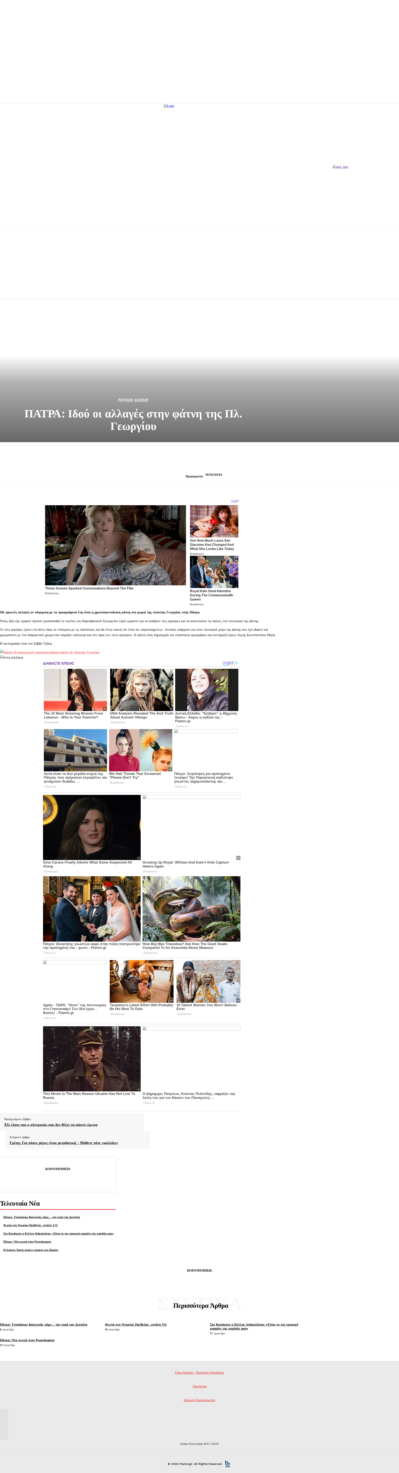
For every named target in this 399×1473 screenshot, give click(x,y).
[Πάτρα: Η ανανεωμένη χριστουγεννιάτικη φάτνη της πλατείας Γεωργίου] (50, 652)
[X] (42, 1179)
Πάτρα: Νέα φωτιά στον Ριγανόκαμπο (27, 1241)
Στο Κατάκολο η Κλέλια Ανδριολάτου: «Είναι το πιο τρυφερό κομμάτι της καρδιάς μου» (58, 1233)
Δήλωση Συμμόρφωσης (199, 1400)
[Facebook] (27, 1179)
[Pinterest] (57, 1179)
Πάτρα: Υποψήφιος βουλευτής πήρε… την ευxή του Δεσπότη (41, 1217)
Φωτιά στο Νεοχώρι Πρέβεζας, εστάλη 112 (30, 1225)
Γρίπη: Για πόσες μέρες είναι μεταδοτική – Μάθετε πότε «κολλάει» (64, 1142)
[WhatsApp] (72, 1179)
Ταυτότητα (200, 1386)
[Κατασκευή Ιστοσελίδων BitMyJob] (227, 1464)
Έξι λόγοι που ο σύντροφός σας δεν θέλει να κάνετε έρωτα (50, 1124)
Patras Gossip (133, 400)
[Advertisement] (199, 269)
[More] (88, 1179)
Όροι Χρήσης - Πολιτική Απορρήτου (199, 1372)
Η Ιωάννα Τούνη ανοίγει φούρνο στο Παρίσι (30, 1250)
